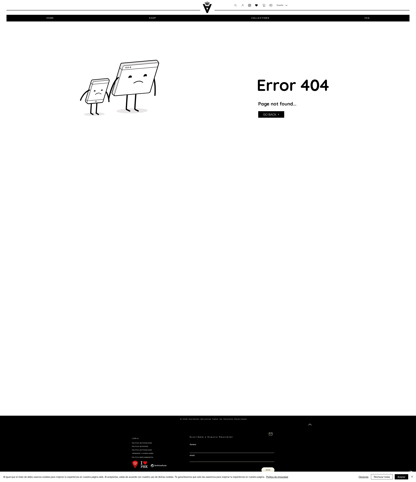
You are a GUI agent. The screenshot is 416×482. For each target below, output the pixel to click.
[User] (242, 5)
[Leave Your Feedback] (256, 5)
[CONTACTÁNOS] (270, 434)
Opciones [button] (363, 476)
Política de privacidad (277, 476)
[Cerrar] (412, 476)
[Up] (310, 424)
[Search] (235, 5)
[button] (264, 5)
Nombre (193, 444)
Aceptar (401, 476)
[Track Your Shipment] (271, 5)
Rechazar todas (382, 476)
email (192, 455)
